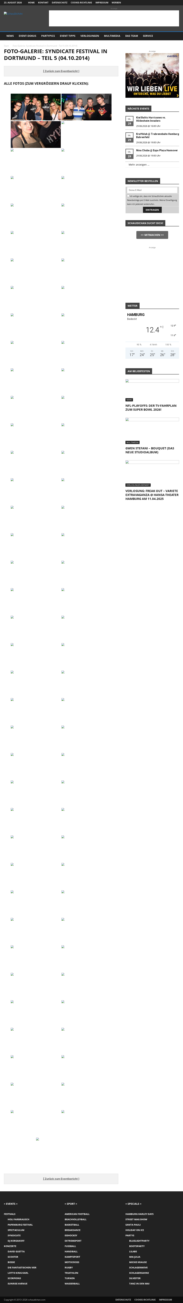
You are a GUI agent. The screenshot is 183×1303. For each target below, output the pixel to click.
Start (6, 45)
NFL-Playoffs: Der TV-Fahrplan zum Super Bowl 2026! (151, 408)
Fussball (70, 1246)
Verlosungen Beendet (138, 485)
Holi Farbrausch (18, 1219)
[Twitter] (170, 2)
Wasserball (72, 1283)
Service (148, 35)
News (10, 35)
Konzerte (10, 1246)
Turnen (70, 1278)
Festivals (9, 1214)
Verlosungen (89, 35)
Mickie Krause (138, 1262)
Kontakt (43, 2)
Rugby (69, 1267)
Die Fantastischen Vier (22, 1267)
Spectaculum (16, 1230)
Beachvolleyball (75, 1219)
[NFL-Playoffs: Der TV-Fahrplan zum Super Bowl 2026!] (152, 390)
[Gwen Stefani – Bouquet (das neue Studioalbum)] (152, 431)
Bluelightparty (139, 1240)
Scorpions (14, 1278)
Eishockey (71, 1235)
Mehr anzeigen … (139, 164)
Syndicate (14, 1235)
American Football (77, 1214)
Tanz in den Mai (139, 1283)
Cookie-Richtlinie (81, 2)
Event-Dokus (27, 35)
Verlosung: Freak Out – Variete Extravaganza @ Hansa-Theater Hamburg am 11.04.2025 (152, 495)
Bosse (11, 1262)
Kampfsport (72, 1256)
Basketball (72, 1224)
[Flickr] (164, 2)
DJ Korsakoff (16, 1240)
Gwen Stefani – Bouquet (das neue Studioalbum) (149, 450)
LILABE (133, 1251)
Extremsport (73, 1240)
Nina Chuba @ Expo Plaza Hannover (157, 150)
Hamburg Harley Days (139, 1214)
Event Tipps (67, 35)
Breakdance (72, 1230)
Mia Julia (134, 1256)
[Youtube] (176, 2)
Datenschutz (59, 2)
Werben (116, 2)
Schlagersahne (139, 1272)
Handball (71, 1251)
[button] (174, 36)
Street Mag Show (136, 1219)
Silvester (135, 1278)
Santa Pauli (133, 1224)
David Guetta (16, 1251)
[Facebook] (158, 2)
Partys (129, 1235)
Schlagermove (138, 1267)
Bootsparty (137, 1246)
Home (31, 2)
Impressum (101, 2)
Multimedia (112, 35)
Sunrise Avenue (17, 1283)
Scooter (13, 1256)
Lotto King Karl (18, 1272)
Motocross (72, 1262)
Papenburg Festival (20, 1224)
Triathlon (71, 1272)
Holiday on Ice (134, 1230)
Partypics (48, 35)
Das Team (131, 35)
